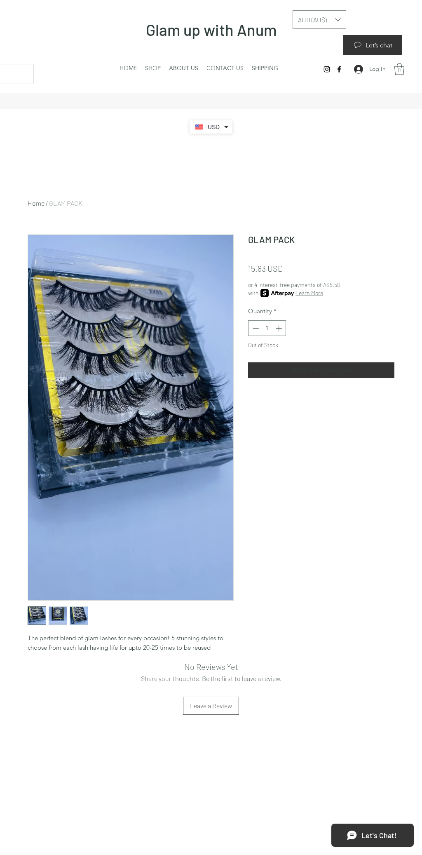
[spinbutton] (267, 328)
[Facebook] (339, 69)
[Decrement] (254, 328)
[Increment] (279, 328)
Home (36, 203)
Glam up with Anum (213, 29)
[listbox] (319, 19)
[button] (399, 69)
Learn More (309, 292)
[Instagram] (327, 69)
